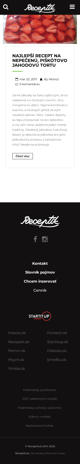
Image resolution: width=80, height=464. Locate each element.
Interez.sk (17, 333)
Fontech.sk (57, 333)
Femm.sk (16, 350)
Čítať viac (23, 156)
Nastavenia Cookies (40, 425)
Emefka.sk (56, 359)
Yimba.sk (16, 368)
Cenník (40, 290)
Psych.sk (16, 359)
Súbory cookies (39, 416)
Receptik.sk (19, 342)
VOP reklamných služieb (39, 399)
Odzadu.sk (57, 350)
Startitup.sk (57, 342)
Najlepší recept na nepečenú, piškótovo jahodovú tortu (39, 60)
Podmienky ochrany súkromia (39, 408)
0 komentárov (29, 84)
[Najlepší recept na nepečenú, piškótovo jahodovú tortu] (40, 28)
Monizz (54, 79)
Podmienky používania (39, 390)
